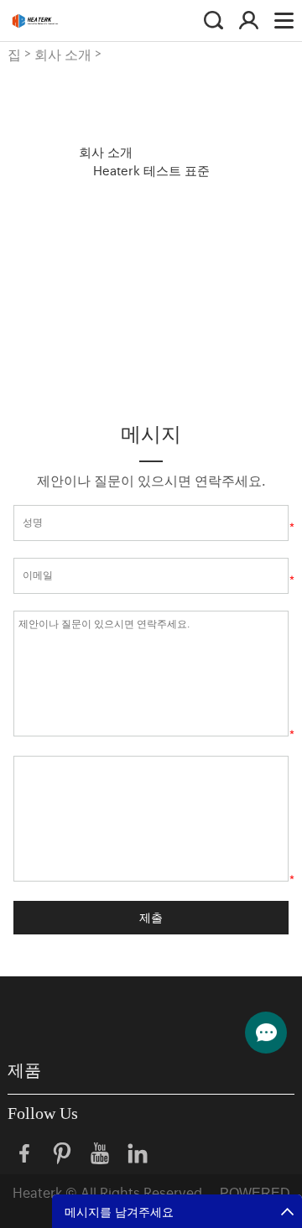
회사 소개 (62, 53)
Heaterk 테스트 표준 (151, 170)
